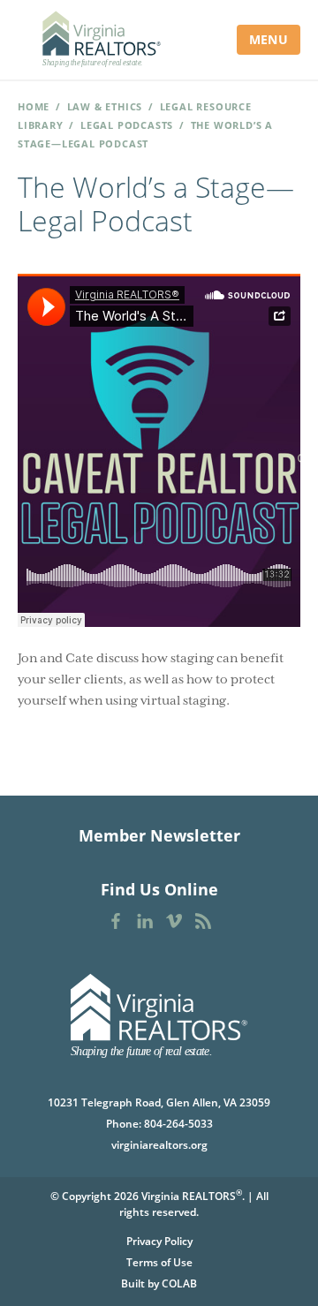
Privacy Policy (159, 1241)
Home (33, 106)
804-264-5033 (178, 1123)
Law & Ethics (105, 106)
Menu (268, 39)
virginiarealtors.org (159, 1144)
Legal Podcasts (126, 125)
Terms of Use (159, 1262)
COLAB (179, 1283)
